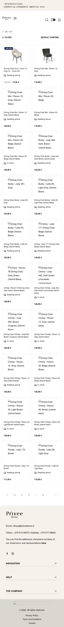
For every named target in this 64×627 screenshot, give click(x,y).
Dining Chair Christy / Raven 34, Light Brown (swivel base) (17, 423)
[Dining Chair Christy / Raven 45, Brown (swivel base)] (47, 409)
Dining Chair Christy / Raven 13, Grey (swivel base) (47, 335)
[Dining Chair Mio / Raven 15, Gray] (47, 55)
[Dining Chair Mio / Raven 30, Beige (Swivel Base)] (17, 143)
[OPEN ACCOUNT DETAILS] (59, 19)
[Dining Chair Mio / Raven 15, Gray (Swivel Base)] (17, 99)
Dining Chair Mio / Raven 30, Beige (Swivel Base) (15, 157)
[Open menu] (15, 18)
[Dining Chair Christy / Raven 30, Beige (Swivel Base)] (47, 365)
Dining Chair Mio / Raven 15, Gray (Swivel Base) (15, 113)
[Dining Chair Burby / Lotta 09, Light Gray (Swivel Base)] (47, 187)
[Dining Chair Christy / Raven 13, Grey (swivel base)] (47, 321)
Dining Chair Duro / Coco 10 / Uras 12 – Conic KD (16, 69)
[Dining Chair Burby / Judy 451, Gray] (17, 187)
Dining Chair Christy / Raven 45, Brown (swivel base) (47, 423)
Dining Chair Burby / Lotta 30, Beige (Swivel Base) (16, 245)
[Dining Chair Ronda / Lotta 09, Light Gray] (47, 453)
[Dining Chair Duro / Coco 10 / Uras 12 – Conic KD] (17, 55)
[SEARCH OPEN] (46, 19)
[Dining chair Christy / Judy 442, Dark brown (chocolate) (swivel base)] (47, 275)
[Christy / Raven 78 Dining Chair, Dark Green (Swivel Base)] (17, 275)
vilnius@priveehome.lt (24, 525)
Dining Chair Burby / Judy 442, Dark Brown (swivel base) (46, 157)
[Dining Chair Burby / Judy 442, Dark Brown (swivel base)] (47, 143)
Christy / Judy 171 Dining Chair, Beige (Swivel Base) (47, 245)
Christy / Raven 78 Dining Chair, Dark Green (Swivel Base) (17, 289)
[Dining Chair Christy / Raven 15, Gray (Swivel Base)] (17, 365)
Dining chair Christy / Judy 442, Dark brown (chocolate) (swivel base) (46, 290)
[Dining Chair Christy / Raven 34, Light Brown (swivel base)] (17, 409)
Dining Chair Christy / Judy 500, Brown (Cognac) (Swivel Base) (16, 335)
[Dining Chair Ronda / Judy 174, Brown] (17, 453)
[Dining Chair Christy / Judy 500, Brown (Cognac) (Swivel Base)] (17, 321)
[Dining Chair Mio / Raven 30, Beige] (47, 99)
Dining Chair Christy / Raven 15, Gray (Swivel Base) (17, 379)
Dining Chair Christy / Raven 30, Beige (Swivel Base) (47, 379)
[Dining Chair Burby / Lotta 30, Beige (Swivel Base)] (17, 231)
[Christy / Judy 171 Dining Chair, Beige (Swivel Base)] (47, 231)
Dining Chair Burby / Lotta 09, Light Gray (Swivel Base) (46, 201)
